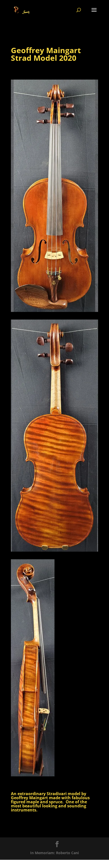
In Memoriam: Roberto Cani (54, 852)
